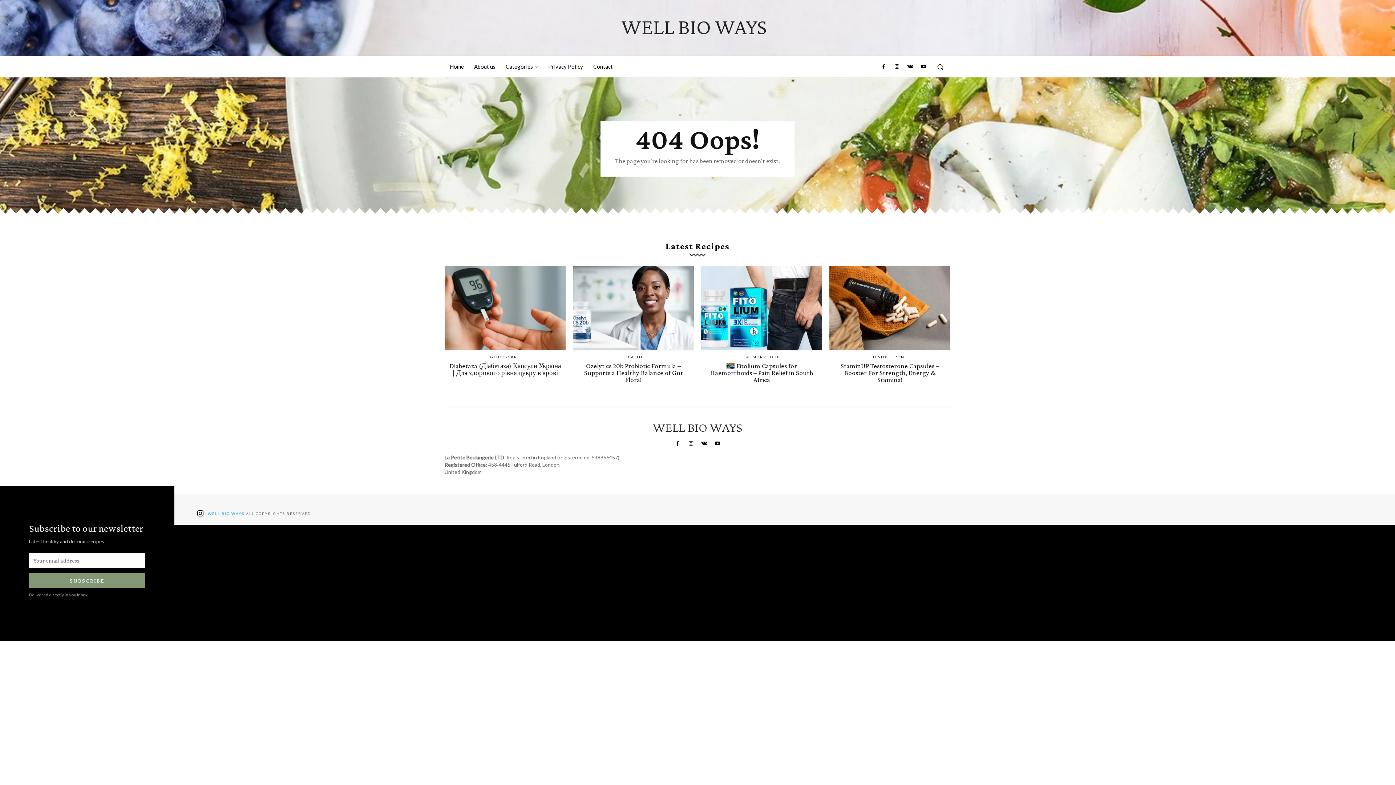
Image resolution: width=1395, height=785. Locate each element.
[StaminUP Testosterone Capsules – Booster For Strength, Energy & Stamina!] (889, 308)
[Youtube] (923, 66)
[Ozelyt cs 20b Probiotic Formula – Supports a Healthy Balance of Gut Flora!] (633, 308)
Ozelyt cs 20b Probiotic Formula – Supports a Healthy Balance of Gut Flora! (633, 372)
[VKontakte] (910, 66)
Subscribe (87, 580)
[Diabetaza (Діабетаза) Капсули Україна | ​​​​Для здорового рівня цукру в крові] (505, 308)
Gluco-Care (505, 357)
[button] (940, 67)
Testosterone (890, 357)
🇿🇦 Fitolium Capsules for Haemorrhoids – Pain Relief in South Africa (761, 372)
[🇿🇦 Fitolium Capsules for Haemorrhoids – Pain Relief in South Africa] (761, 308)
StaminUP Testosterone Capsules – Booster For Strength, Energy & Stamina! (890, 372)
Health (633, 357)
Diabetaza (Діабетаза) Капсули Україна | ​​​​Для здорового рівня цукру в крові (505, 369)
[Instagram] (896, 66)
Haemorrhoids (762, 357)
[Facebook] (883, 66)
